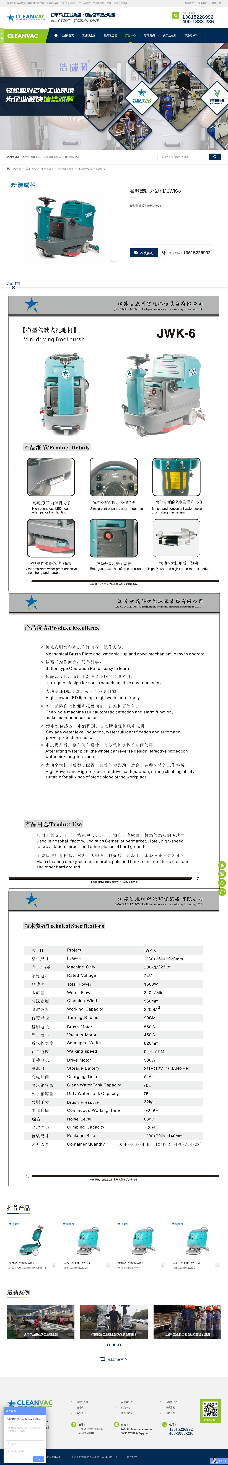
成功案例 (170, 1407)
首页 (34, 168)
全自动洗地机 (66, 168)
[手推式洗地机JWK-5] (141, 1239)
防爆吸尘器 (110, 35)
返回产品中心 (117, 1359)
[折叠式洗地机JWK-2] (32, 1239)
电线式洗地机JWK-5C (77, 1263)
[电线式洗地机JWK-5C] (87, 1239)
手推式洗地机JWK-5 (131, 1263)
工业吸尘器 (88, 35)
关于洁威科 (169, 35)
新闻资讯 (81, 1413)
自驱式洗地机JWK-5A (186, 1263)
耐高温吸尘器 (71, 157)
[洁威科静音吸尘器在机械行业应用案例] (114, 1322)
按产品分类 (47, 168)
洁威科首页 (67, 35)
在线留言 (189, 3)
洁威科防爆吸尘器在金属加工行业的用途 (40, 1334)
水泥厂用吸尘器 (31, 157)
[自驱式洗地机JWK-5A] (196, 1239)
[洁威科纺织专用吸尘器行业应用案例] (187, 1322)
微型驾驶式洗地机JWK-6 (91, 168)
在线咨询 (146, 252)
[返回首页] (222, 892)
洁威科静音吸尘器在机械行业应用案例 (114, 1334)
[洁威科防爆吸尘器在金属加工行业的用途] (40, 1322)
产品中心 (130, 35)
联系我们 (202, 3)
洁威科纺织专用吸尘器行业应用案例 (187, 1334)
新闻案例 (149, 35)
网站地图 (216, 3)
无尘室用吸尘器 (52, 157)
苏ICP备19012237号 (53, 1457)
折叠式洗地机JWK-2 (22, 1263)
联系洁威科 (191, 35)
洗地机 (80, 1407)
